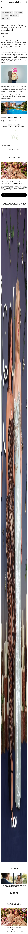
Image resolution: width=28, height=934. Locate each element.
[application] (14, 880)
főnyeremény (5, 15)
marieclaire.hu (4, 33)
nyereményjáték (6, 18)
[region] (14, 535)
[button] (14, 535)
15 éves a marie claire (7, 12)
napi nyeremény (14, 15)
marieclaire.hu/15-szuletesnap (14, 126)
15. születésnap (18, 12)
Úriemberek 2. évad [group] (21, 7)
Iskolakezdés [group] (8, 7)
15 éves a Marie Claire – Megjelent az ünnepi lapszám (13, 182)
